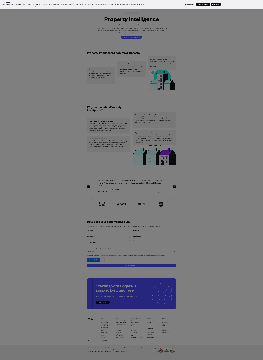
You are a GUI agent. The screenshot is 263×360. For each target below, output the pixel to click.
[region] (131, 4)
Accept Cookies (215, 4)
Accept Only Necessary (203, 4)
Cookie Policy (32, 6)
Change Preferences (189, 4)
